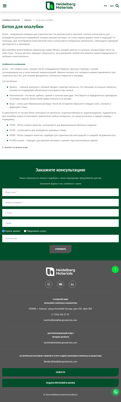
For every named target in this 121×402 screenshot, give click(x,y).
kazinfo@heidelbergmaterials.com (60, 320)
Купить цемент (12, 231)
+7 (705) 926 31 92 (60, 314)
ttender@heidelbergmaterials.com (60, 361)
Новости (60, 372)
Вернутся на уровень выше (16, 147)
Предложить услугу (36, 231)
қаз (112, 5)
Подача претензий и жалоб (60, 383)
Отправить (60, 249)
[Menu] (4, 6)
